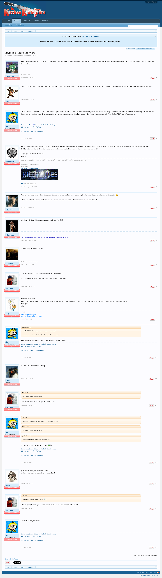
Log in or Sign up (151, 1)
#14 (156, 483)
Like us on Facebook (40, 125)
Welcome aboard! (130, 48)
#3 (156, 138)
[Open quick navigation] (156, 31)
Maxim (7, 485)
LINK (23, 184)
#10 (156, 357)
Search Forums (8, 25)
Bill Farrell (9, 263)
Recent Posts (20, 25)
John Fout (9, 210)
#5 (156, 208)
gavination (9, 289)
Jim (6, 126)
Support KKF (26, 20)
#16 (156, 547)
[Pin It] (152, 78)
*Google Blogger (51, 125)
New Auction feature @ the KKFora (145, 48)
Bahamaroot (9, 235)
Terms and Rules (145, 575)
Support (15, 55)
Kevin (7, 381)
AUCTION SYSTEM (90, 37)
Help (146, 572)
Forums (16, 21)
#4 (156, 187)
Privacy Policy (155, 575)
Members (45, 20)
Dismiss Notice (155, 36)
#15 (156, 508)
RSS (158, 572)
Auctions (36, 20)
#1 (156, 77)
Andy (7, 314)
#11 (156, 378)
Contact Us (140, 572)
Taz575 (7, 101)
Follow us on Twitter (27, 125)
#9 (156, 319)
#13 (156, 462)
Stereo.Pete (27, 55)
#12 (156, 405)
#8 (156, 286)
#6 (156, 240)
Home (9, 20)
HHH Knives (9, 161)
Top (155, 572)
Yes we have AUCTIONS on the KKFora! (32, 131)
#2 (156, 99)
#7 (156, 265)
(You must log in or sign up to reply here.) (145, 555)
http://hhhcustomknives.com (29, 168)
